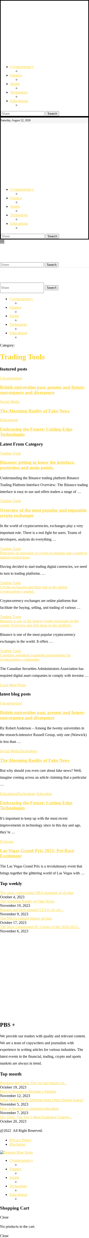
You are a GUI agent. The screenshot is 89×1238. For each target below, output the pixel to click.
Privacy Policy (20, 1140)
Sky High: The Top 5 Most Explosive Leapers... (36, 1117)
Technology (19, 92)
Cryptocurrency (22, 67)
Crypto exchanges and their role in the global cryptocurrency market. (33, 589)
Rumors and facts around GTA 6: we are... (32, 910)
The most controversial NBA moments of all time (37, 893)
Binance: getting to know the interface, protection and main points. (37, 465)
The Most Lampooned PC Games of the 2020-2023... (40, 927)
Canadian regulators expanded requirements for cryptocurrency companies (35, 657)
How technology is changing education (29, 1109)
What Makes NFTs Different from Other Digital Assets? (42, 1100)
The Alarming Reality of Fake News (35, 410)
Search (52, 113)
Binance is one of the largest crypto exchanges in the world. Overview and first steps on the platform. (39, 623)
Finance (16, 75)
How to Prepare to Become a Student (28, 1091)
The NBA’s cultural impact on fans (26, 918)
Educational (19, 101)
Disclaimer (17, 1144)
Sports (15, 84)
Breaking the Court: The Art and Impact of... (33, 1083)
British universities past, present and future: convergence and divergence (42, 390)
